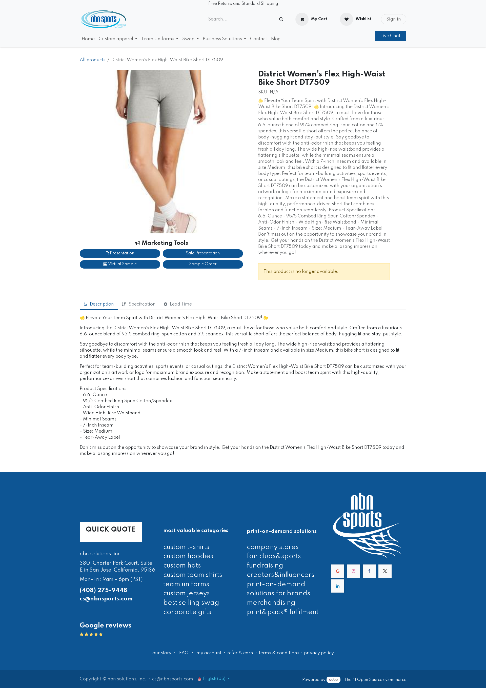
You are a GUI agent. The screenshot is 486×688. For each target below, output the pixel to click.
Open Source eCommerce (381, 680)
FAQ (184, 653)
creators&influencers (280, 575)
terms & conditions (279, 653)
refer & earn (240, 653)
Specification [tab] (142, 304)
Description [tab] (102, 304)
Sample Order (203, 264)
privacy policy (319, 653)
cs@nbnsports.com (106, 599)
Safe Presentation (203, 253)
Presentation (121, 253)
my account (208, 653)
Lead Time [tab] (181, 304)
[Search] (281, 19)
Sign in (393, 19)
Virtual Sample (122, 264)
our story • (164, 653)
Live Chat (390, 36)
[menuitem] (88, 39)
